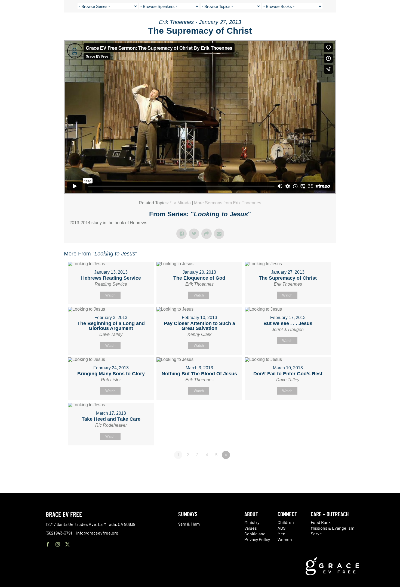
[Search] (378, 25)
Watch (110, 295)
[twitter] (67, 544)
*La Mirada (180, 203)
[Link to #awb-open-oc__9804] (391, 25)
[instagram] (58, 544)
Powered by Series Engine (316, 469)
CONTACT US (343, 24)
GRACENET (365, 24)
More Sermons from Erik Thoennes (227, 203)
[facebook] (48, 544)
